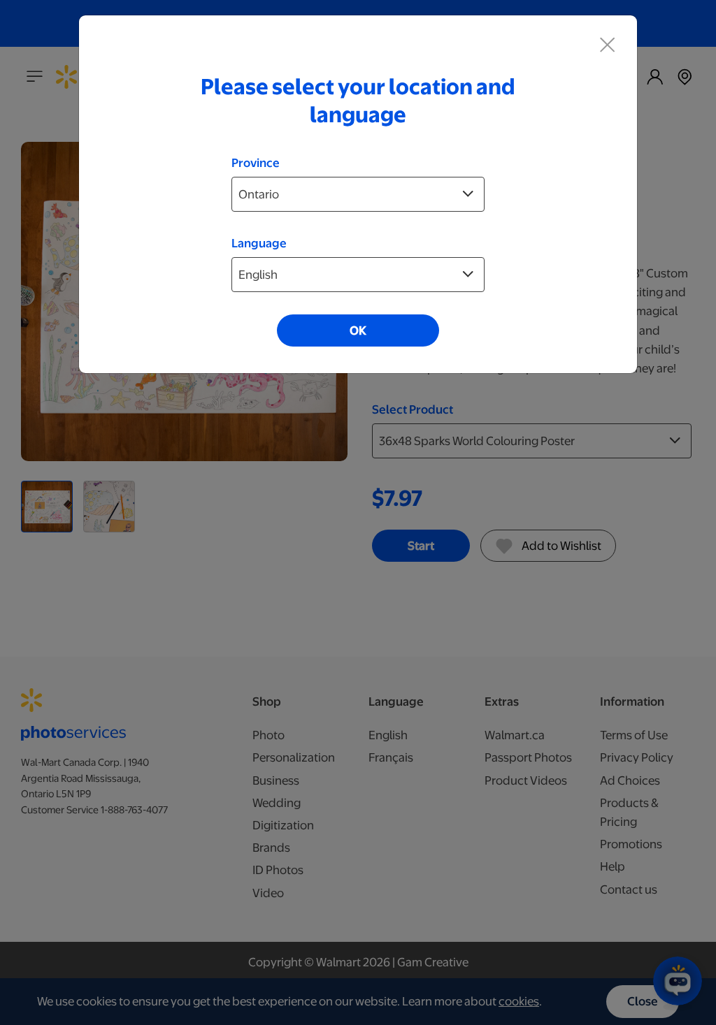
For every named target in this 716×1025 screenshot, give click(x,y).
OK (358, 330)
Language (259, 243)
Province (255, 163)
